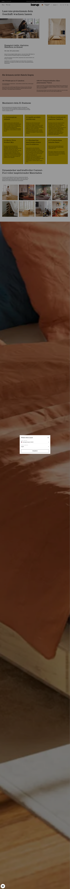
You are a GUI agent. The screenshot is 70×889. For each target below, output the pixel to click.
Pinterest (55, 86)
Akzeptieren (35, 450)
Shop (3, 4)
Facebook (50, 86)
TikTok (58, 86)
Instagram (46, 86)
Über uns (8, 4)
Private (3, 1)
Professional (8, 1)
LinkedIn (66, 86)
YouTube (62, 86)
